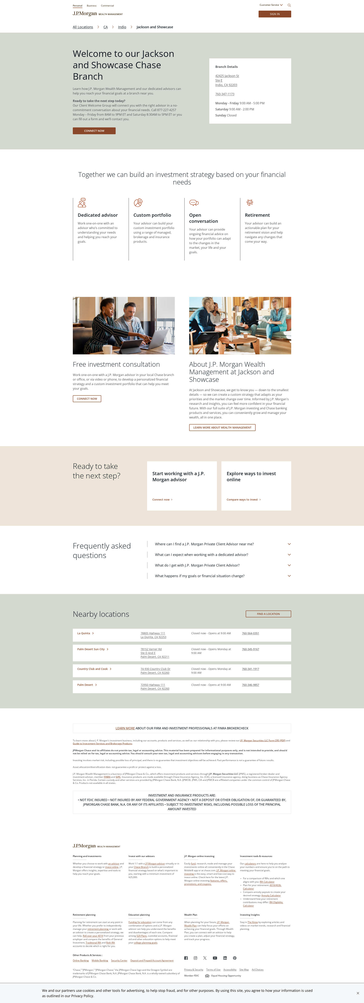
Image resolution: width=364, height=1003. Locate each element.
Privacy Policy (82, 996)
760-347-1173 (224, 94)
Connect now (94, 131)
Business (91, 5)
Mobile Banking (100, 960)
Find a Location (268, 614)
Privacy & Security (193, 969)
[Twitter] (205, 958)
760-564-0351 (250, 633)
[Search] (289, 5)
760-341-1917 (250, 669)
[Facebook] (186, 958)
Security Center (119, 960)
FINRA (107, 777)
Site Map (244, 969)
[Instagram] (195, 958)
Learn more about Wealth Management (222, 427)
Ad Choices (258, 969)
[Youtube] (215, 958)
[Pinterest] (235, 958)
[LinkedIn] (225, 958)
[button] (357, 993)
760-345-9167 (250, 649)
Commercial (107, 5)
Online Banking (81, 960)
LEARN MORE (125, 728)
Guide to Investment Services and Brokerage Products (102, 743)
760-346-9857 (250, 685)
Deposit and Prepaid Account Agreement (151, 960)
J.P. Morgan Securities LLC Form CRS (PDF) (263, 740)
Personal (77, 5)
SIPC (118, 777)
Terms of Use (213, 969)
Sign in (275, 14)
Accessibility (230, 969)
